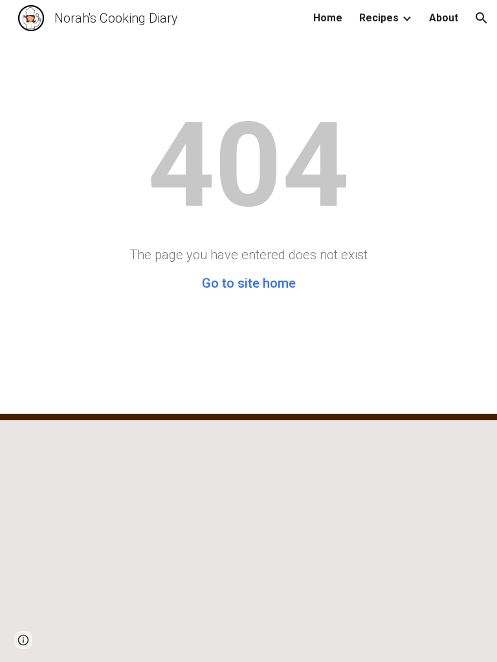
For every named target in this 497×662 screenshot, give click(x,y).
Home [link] (327, 18)
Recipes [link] (379, 18)
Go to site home (249, 283)
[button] (481, 18)
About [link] (443, 18)
